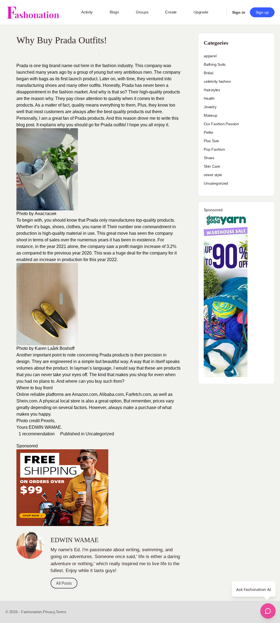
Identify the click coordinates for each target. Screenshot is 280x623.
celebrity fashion (217, 81)
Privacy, (49, 612)
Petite (208, 132)
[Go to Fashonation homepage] (32, 12)
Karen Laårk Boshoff (54, 348)
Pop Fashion (214, 149)
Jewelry (210, 107)
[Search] (218, 12)
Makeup (210, 115)
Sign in (238, 12)
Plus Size (211, 141)
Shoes (209, 158)
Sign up (262, 12)
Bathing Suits (215, 64)
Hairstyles (212, 90)
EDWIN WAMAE (45, 427)
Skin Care (212, 166)
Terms (61, 612)
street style (213, 175)
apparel (210, 56)
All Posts (64, 583)
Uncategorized (100, 433)
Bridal (208, 73)
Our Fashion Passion (221, 124)
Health (209, 98)
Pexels (47, 420)
